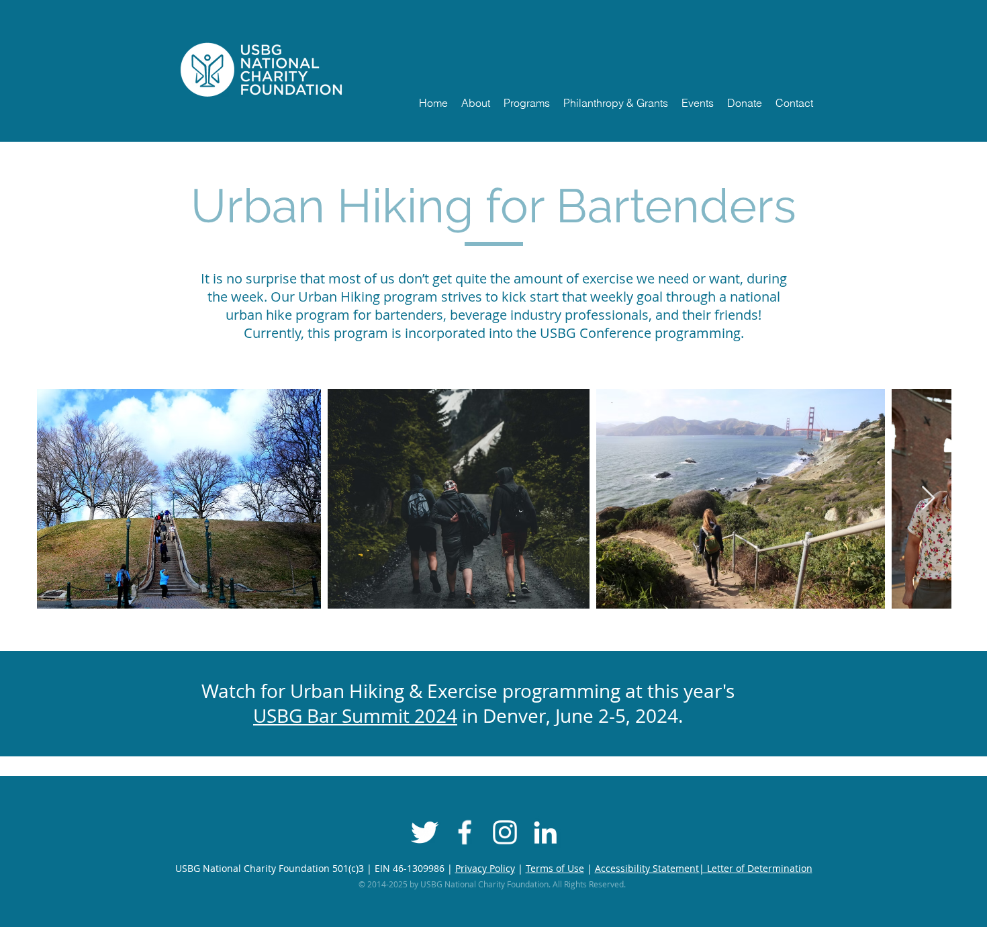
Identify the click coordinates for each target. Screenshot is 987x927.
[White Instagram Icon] (505, 832)
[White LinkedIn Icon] (545, 832)
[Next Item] (928, 499)
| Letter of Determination (755, 868)
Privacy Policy (485, 868)
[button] (476, 103)
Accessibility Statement (647, 868)
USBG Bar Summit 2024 (355, 715)
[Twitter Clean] (424, 832)
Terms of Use (555, 868)
